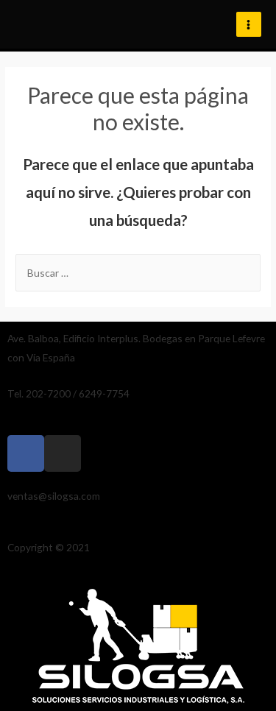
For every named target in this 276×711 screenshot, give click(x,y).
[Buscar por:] (138, 272)
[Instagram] (62, 453)
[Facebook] (25, 453)
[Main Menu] (248, 24)
